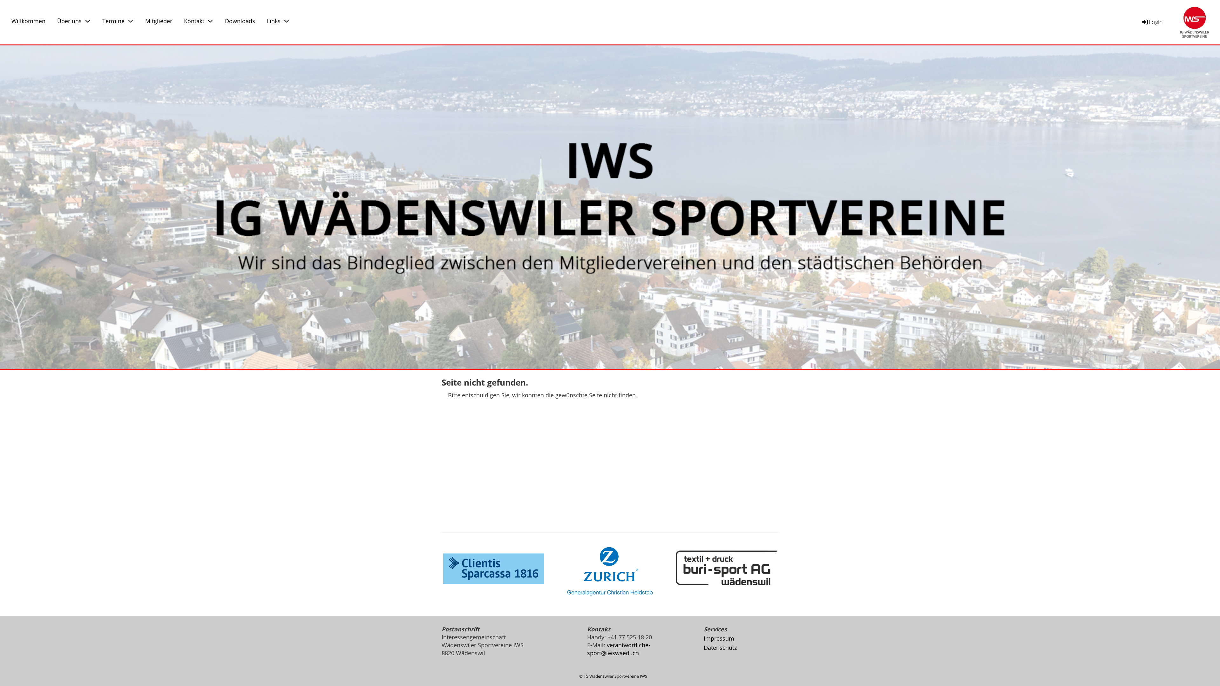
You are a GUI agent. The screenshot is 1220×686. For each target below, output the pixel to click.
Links (274, 21)
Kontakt (194, 21)
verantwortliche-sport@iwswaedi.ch (618, 649)
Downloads (240, 21)
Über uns (69, 21)
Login (1156, 22)
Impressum (719, 638)
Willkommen (28, 21)
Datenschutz (720, 647)
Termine (113, 21)
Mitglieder (158, 21)
